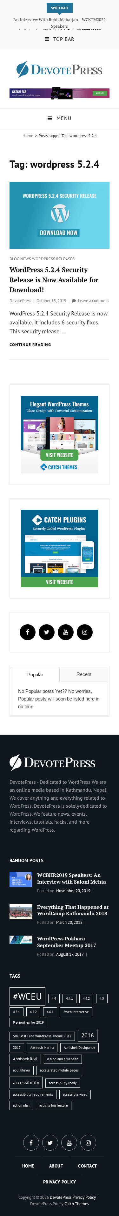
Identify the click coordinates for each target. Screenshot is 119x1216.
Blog (15, 259)
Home (28, 135)
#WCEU (27, 996)
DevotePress (20, 300)
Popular (35, 674)
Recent (83, 674)
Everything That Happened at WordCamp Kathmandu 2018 (73, 910)
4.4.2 (86, 998)
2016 (87, 1035)
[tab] (35, 674)
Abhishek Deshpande (79, 1047)
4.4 (54, 998)
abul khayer (21, 1070)
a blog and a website (62, 1059)
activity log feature (53, 1105)
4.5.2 (33, 1012)
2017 (17, 1047)
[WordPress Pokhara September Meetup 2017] (21, 939)
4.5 (102, 998)
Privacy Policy (59, 1182)
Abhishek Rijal (25, 1059)
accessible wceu (75, 1094)
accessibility (26, 1082)
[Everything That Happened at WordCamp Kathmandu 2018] (21, 911)
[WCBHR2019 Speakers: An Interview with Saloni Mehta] (21, 879)
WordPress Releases (53, 259)
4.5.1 (16, 1012)
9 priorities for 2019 (28, 1022)
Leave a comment (93, 300)
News (26, 259)
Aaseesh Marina (42, 1047)
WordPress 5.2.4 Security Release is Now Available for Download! (54, 279)
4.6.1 (50, 1012)
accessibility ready (62, 1083)
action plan (21, 1105)
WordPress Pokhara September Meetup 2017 (66, 942)
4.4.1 (69, 998)
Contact (87, 1166)
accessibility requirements (33, 1094)
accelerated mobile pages (59, 1070)
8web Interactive (76, 1012)
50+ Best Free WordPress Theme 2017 (42, 1036)
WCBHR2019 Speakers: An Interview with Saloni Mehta (71, 878)
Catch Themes (76, 1203)
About (56, 1166)
